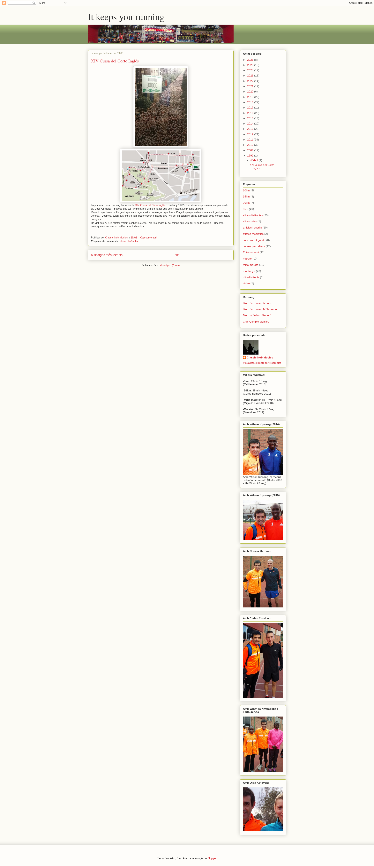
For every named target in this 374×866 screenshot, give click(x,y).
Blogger (211, 858)
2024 (250, 70)
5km (245, 209)
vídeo (246, 283)
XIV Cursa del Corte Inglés (115, 61)
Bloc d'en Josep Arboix (257, 303)
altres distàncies (129, 241)
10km (246, 190)
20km (246, 202)
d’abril (255, 160)
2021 (250, 86)
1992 (250, 155)
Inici (176, 255)
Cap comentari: (149, 237)
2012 (250, 134)
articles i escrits (252, 227)
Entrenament (251, 252)
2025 (250, 65)
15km (246, 196)
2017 (250, 107)
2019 (250, 97)
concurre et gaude (254, 240)
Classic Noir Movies (260, 357)
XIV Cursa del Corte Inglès (150, 205)
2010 (250, 144)
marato (247, 258)
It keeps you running (126, 16)
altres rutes (250, 221)
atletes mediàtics (253, 233)
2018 (250, 102)
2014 (250, 123)
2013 (250, 128)
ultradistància (251, 277)
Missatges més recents (107, 255)
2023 (250, 75)
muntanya (249, 271)
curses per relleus (254, 246)
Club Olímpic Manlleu (256, 321)
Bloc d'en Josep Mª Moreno (260, 309)
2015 (250, 118)
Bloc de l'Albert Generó (257, 315)
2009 (250, 150)
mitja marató (250, 264)
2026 (250, 59)
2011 (250, 139)
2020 (250, 91)
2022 (250, 81)
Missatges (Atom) (170, 265)
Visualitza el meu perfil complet (262, 362)
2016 (250, 113)
